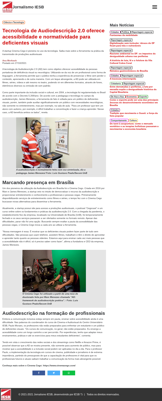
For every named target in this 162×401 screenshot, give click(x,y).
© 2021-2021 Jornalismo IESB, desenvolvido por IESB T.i (51, 394)
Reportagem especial (142, 32)
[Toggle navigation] (155, 7)
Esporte (143, 97)
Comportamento (119, 120)
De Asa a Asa (117, 97)
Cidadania (116, 83)
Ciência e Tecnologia (13, 22)
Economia (132, 97)
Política (126, 32)
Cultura (133, 120)
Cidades (115, 32)
